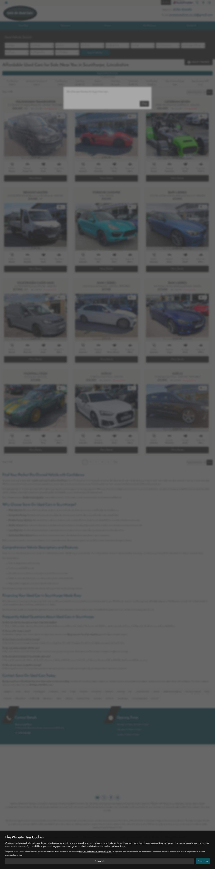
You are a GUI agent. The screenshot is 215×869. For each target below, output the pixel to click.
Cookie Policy (119, 846)
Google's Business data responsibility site (95, 852)
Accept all (99, 861)
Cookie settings (203, 861)
